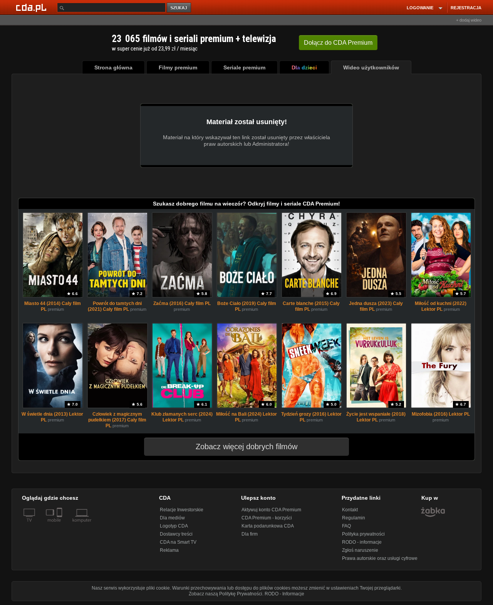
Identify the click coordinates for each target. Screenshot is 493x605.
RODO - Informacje (284, 594)
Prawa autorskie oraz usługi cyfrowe (380, 558)
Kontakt (350, 509)
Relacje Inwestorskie (181, 509)
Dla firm (249, 534)
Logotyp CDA (174, 526)
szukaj (179, 8)
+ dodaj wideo (468, 20)
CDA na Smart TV (178, 542)
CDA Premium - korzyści (266, 518)
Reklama (169, 550)
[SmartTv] (60, 524)
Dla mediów (172, 518)
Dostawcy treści (176, 534)
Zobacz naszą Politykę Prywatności (225, 594)
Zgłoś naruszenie (360, 550)
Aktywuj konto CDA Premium (271, 509)
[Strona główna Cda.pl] (32, 7)
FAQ (346, 526)
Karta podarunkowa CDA (267, 526)
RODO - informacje (362, 542)
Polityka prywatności (363, 534)
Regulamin (353, 518)
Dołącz (338, 42)
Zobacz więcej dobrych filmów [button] (246, 446)
